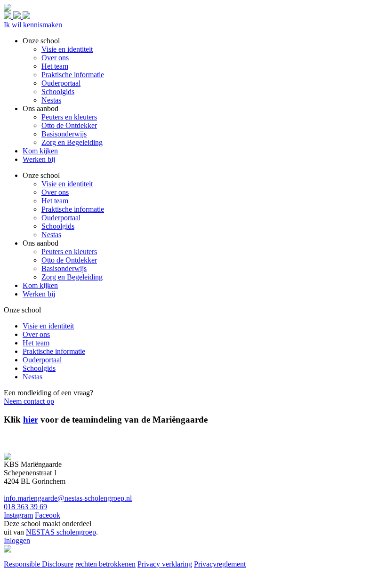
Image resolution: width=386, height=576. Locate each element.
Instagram (18, 515)
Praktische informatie (72, 209)
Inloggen (17, 540)
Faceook (47, 515)
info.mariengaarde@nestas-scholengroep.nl (68, 498)
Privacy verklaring (164, 564)
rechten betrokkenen (105, 564)
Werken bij (39, 294)
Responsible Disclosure (38, 564)
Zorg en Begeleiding (72, 277)
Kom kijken (40, 285)
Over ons (55, 192)
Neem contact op (29, 401)
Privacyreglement (220, 564)
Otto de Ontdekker (69, 260)
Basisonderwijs (64, 268)
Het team (54, 201)
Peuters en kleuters (69, 252)
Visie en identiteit (67, 184)
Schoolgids (57, 226)
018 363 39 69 (25, 507)
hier (30, 419)
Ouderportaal (60, 218)
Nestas (51, 235)
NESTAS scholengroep (61, 532)
